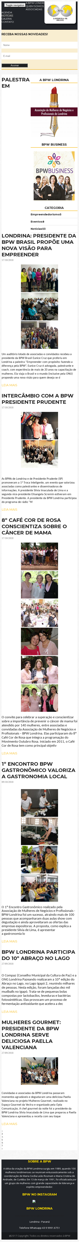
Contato (7, 21)
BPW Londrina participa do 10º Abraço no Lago (38, 955)
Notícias (7, 15)
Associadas (34, 9)
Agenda (6, 12)
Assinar (15, 65)
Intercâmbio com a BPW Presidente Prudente (37, 399)
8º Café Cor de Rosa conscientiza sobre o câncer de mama (34, 526)
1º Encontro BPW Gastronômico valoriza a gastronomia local (38, 770)
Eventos (37, 221)
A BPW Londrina (37, 2)
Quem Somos (35, 6)
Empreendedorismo (46, 214)
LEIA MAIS (9, 385)
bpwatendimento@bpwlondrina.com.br (39, 1215)
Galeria (6, 18)
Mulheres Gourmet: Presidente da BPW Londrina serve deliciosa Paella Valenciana (31, 1034)
